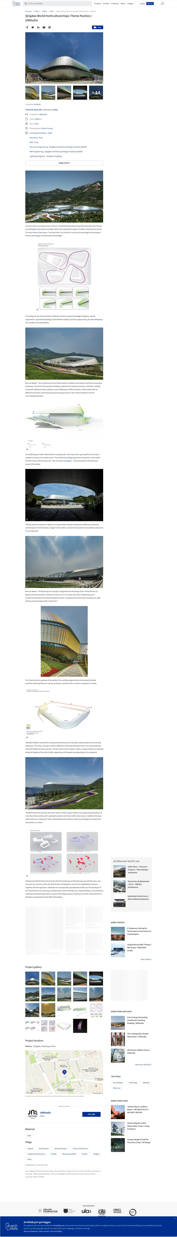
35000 (37, 119)
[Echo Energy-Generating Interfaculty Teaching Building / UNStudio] (118, 1023)
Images (130, 3)
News (123, 3)
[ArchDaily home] (16, 3)
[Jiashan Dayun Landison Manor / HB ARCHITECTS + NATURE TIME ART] (118, 1112)
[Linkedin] (38, 27)
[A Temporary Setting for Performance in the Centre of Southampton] (118, 934)
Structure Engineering (39, 147)
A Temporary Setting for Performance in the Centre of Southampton (139, 931)
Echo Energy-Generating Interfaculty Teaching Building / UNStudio (137, 1020)
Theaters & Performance (36, 1154)
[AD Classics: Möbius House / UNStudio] (118, 1056)
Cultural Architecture (80, 1148)
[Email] (44, 27)
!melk (49, 133)
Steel (29, 1136)
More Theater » (146, 959)
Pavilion (38, 109)
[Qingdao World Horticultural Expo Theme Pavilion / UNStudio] (32, 979)
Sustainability (118, 1082)
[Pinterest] (49, 27)
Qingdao (33, 229)
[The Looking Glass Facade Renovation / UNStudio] (118, 1039)
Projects (97, 3)
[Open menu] (162, 3)
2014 (36, 123)
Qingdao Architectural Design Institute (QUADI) (68, 147)
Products (115, 3)
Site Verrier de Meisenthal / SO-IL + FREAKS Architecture (138, 884)
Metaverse (116, 1088)
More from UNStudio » (143, 1065)
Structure (33, 137)
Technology (133, 1082)
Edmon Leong (47, 128)
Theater (29, 109)
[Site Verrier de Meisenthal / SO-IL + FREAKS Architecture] (119, 886)
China (55, 109)
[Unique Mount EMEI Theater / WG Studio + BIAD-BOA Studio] (118, 950)
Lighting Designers (37, 156)
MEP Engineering (36, 151)
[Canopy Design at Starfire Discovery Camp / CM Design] (118, 1145)
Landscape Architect (38, 133)
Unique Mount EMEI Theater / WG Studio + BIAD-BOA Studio (139, 947)
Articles (106, 3)
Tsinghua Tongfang (54, 156)
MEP (31, 142)
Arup (41, 137)
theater (54, 1154)
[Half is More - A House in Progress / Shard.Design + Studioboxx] (119, 871)
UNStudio (43, 114)
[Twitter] (33, 27)
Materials (146, 1082)
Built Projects (44, 1148)
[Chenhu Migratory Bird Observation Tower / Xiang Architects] (118, 1129)
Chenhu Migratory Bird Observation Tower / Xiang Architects (138, 1126)
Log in (142, 3)
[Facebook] (27, 27)
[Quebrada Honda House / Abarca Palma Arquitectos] (119, 901)
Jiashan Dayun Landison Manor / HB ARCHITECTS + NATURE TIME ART (138, 1109)
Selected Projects (60, 1148)
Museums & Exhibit (69, 1154)
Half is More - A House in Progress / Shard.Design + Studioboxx (138, 869)
